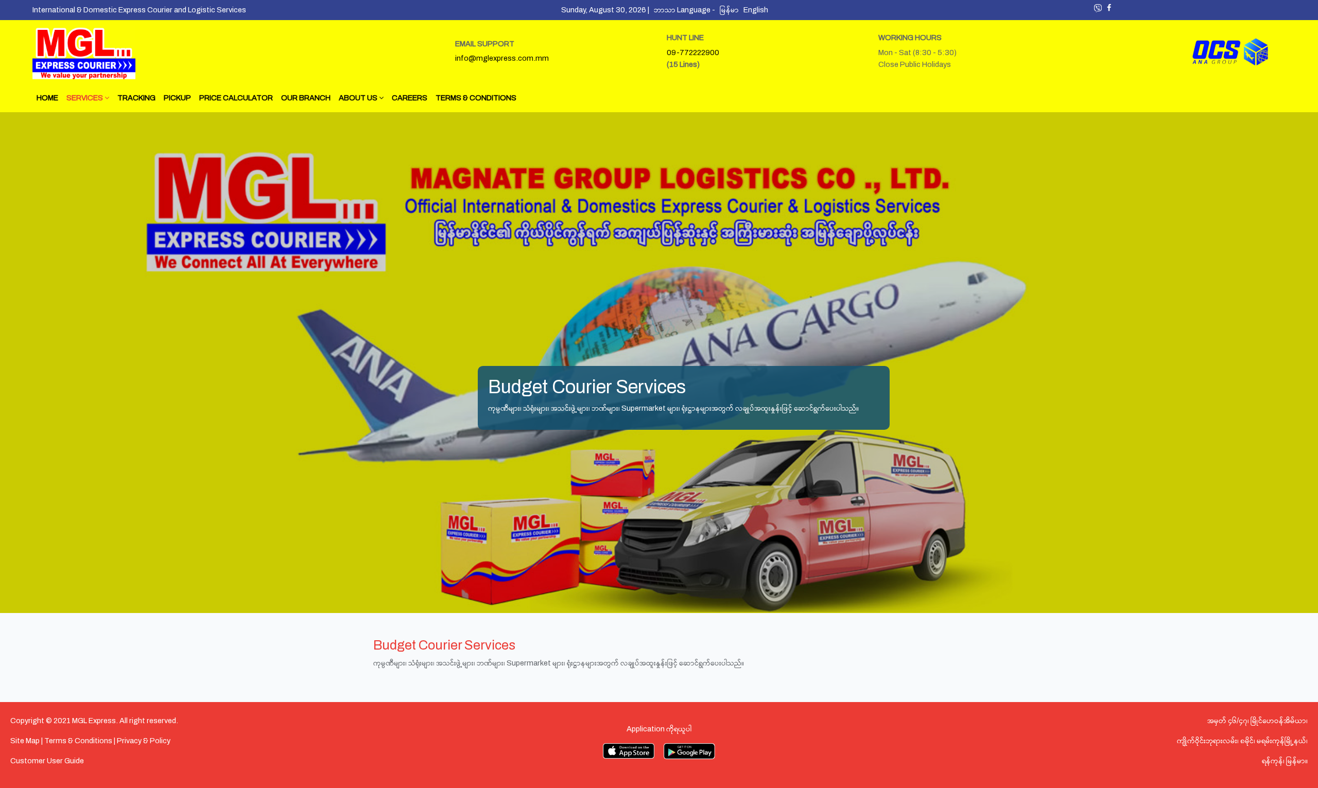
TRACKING (136, 98)
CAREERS (409, 98)
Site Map (25, 741)
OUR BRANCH (306, 98)
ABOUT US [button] (359, 98)
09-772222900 (693, 52)
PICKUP (177, 98)
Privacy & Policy (143, 741)
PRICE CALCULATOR (236, 98)
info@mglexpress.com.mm (502, 58)
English (757, 10)
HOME (47, 98)
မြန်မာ (731, 10)
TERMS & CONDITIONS (476, 98)
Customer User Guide (47, 761)
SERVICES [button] (85, 98)
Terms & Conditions (78, 741)
